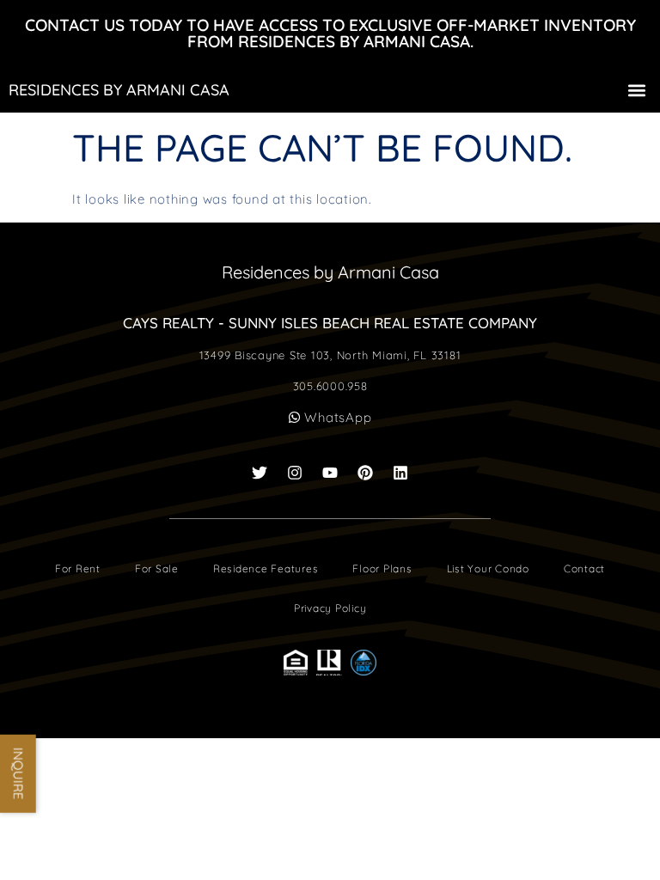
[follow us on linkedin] (400, 472)
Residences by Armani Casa (119, 90)
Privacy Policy (330, 608)
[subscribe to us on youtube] (330, 472)
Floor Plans (382, 568)
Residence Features (266, 568)
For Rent (78, 568)
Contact (584, 568)
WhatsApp (336, 417)
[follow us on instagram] (294, 472)
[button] (637, 90)
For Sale (157, 568)
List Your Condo (488, 568)
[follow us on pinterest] (365, 472)
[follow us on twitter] (259, 472)
